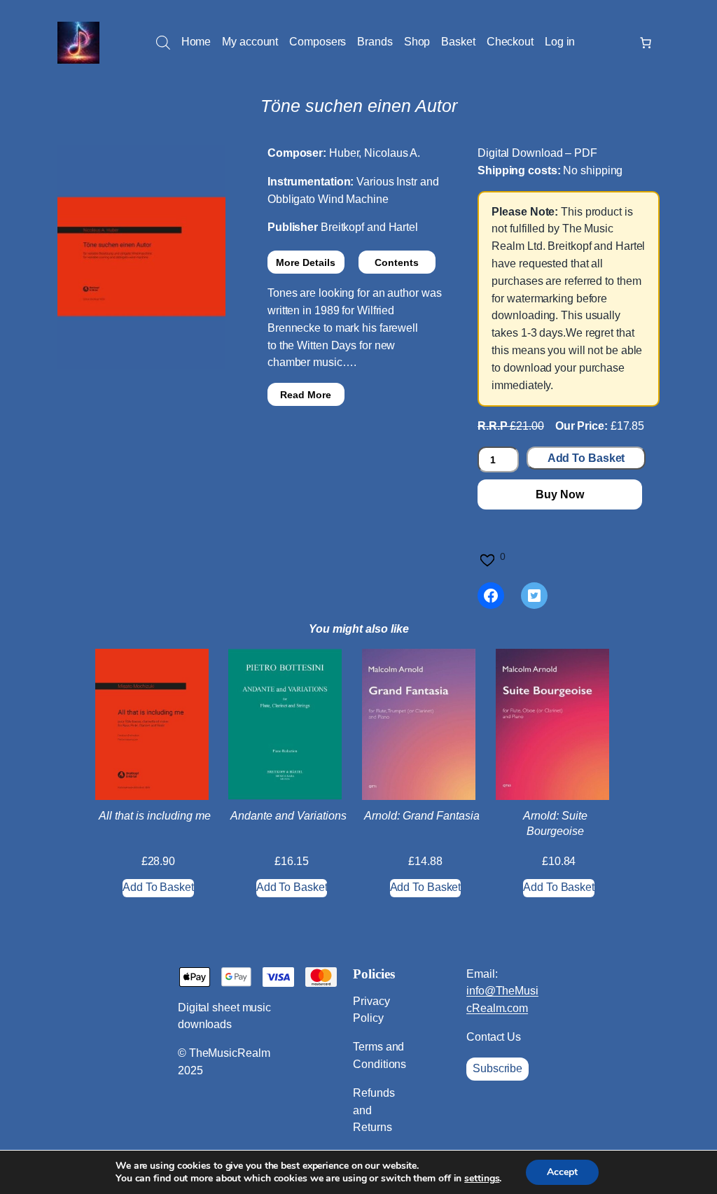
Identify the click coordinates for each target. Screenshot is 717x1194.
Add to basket (586, 458)
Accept (562, 1172)
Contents (397, 262)
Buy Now (559, 494)
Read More (305, 394)
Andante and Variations (288, 816)
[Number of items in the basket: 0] (646, 43)
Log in (560, 42)
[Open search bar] (163, 43)
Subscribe (497, 1068)
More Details (305, 262)
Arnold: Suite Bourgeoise (555, 823)
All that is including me (155, 816)
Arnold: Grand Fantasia (422, 816)
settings (481, 1178)
